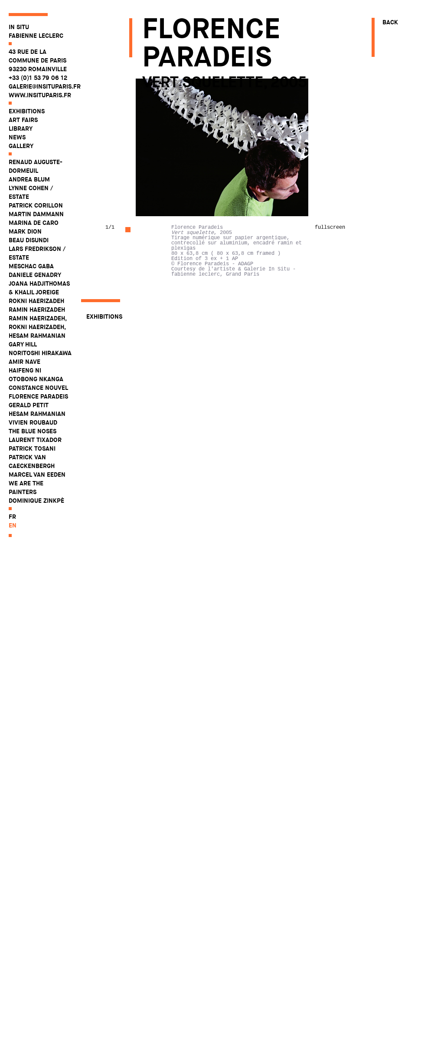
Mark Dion (25, 231)
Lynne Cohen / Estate (31, 192)
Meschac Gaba (31, 266)
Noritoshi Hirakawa (40, 353)
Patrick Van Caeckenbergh (32, 461)
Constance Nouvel (38, 388)
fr (12, 517)
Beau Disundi (29, 240)
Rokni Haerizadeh (36, 301)
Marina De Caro (34, 223)
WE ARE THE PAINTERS (26, 487)
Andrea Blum (29, 179)
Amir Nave (24, 362)
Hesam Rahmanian (37, 414)
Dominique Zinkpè (36, 500)
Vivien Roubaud (33, 422)
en (12, 525)
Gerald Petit (29, 405)
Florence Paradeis (38, 396)
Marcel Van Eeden (37, 474)
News (17, 137)
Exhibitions (27, 111)
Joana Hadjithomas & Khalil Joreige (39, 288)
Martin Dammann (36, 214)
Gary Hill (23, 344)
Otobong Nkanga (36, 379)
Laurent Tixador (35, 440)
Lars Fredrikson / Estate (37, 253)
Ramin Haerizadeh (37, 309)
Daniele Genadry (35, 275)
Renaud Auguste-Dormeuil (35, 166)
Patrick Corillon (36, 205)
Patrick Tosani (32, 448)
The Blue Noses (32, 431)
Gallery (21, 146)
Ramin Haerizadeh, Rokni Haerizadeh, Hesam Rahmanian (37, 326)
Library (21, 128)
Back (390, 22)
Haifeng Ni (25, 370)
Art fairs (23, 120)
